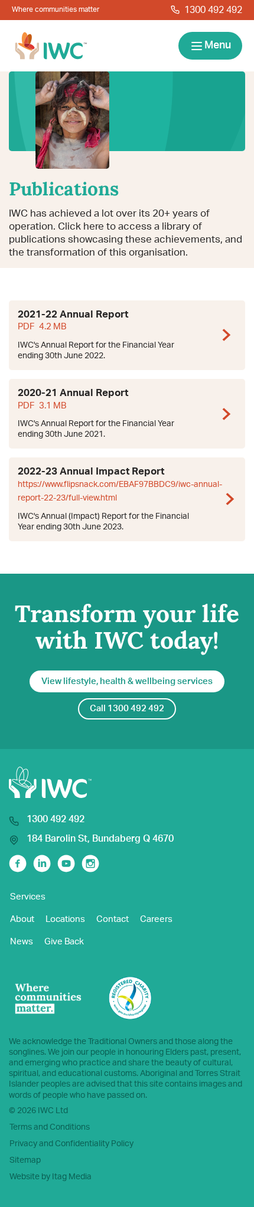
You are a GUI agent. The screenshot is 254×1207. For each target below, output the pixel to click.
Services (27, 896)
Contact (112, 919)
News (21, 941)
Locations (65, 919)
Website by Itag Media (50, 1177)
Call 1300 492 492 (127, 708)
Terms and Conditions (49, 1127)
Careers (156, 919)
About (22, 919)
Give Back (64, 941)
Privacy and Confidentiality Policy (71, 1144)
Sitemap (25, 1160)
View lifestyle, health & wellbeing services (127, 681)
